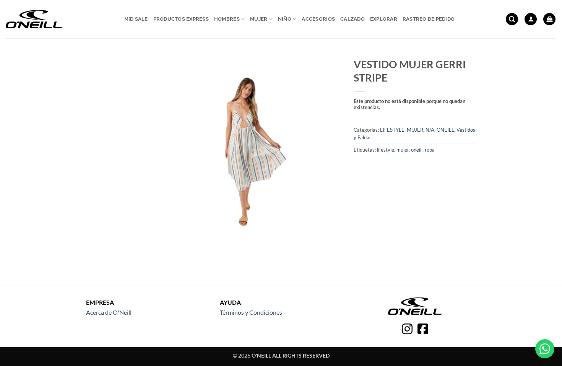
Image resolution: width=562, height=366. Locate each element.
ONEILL (445, 130)
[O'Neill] (34, 19)
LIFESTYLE (392, 130)
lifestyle (385, 150)
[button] (512, 19)
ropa (430, 150)
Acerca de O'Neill (109, 312)
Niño (284, 19)
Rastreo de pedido (429, 19)
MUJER (415, 130)
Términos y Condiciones (251, 312)
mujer (402, 150)
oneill (416, 150)
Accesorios (318, 19)
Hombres (227, 19)
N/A (430, 130)
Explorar (383, 19)
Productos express (181, 19)
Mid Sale (136, 19)
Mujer (258, 19)
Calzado (352, 19)
